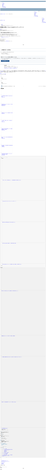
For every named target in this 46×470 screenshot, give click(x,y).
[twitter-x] (45, 9)
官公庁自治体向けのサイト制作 (5, 455)
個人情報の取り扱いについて (5, 460)
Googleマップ (6, 446)
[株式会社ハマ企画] (2, 20)
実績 (0, 29)
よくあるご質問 (4, 7)
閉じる (1, 467)
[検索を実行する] (6, 457)
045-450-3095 (2, 434)
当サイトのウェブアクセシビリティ (6, 461)
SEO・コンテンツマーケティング (4, 438)
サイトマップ (3, 462)
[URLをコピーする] (2, 78)
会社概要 (3, 446)
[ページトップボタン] (0, 466)
